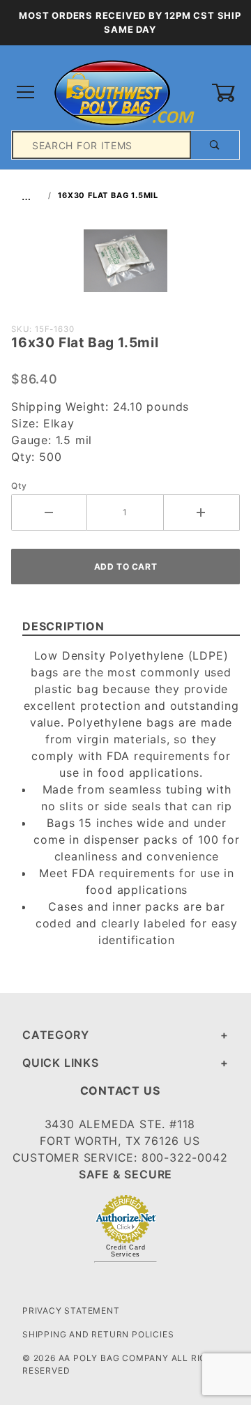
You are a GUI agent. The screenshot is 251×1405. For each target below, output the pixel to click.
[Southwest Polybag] (125, 92)
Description (63, 626)
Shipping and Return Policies (98, 1334)
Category (55, 1035)
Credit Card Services (126, 1251)
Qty (18, 485)
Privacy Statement (71, 1310)
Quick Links (60, 1063)
